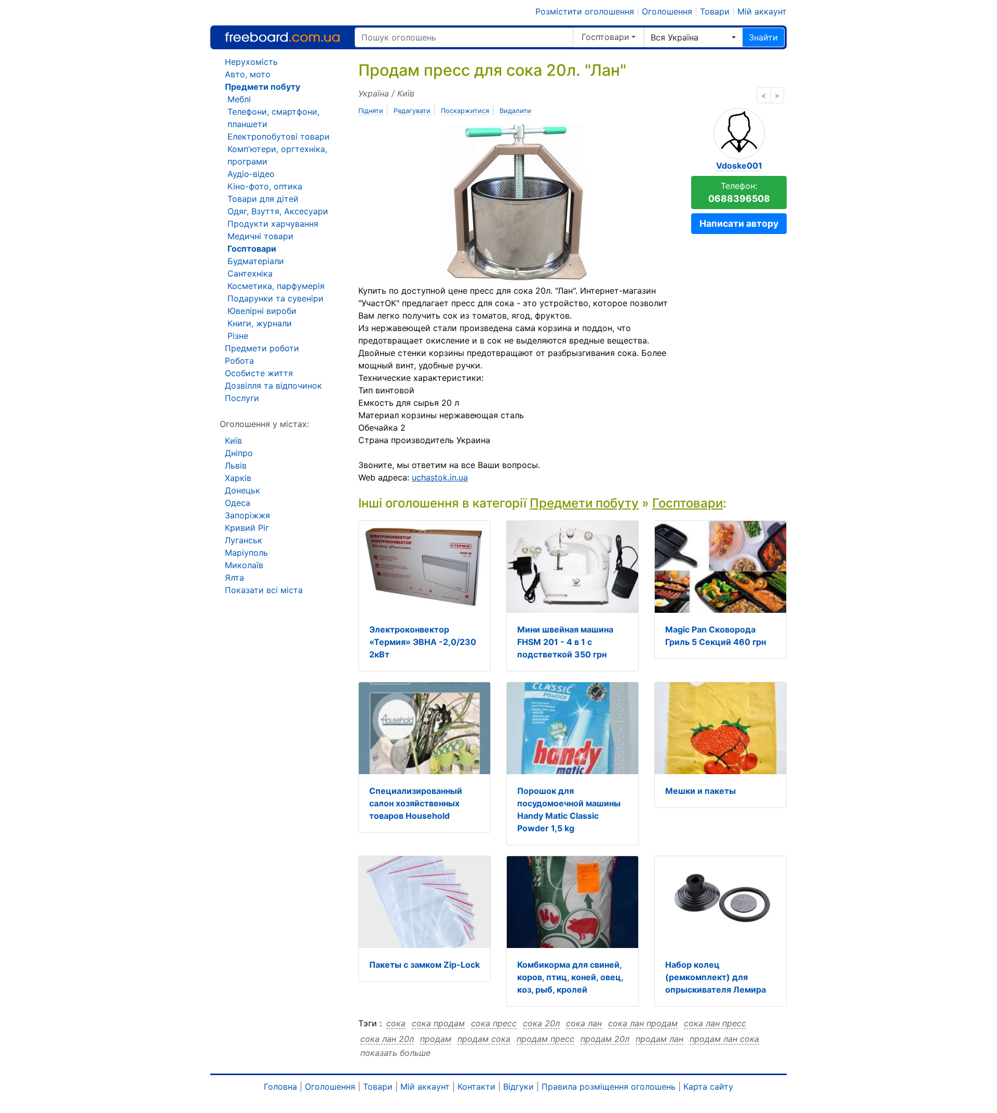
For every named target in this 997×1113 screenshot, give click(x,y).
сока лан (584, 1023)
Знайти (763, 37)
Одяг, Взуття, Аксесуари (277, 211)
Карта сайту (708, 1086)
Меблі (239, 99)
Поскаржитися (465, 111)
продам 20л (605, 1039)
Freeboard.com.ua (282, 37)
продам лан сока (724, 1039)
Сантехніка (250, 273)
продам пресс (545, 1039)
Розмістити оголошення (584, 11)
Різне (237, 336)
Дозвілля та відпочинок (273, 385)
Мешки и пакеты (700, 791)
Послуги (242, 398)
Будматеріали (255, 261)
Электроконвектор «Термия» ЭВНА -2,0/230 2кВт (422, 641)
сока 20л (541, 1023)
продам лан (659, 1039)
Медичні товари (260, 236)
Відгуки (518, 1086)
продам (435, 1039)
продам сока (483, 1039)
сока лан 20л (387, 1039)
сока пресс (494, 1023)
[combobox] (693, 37)
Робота (239, 360)
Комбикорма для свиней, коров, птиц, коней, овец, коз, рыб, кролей (570, 977)
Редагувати (412, 111)
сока (396, 1023)
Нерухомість (251, 62)
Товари (715, 11)
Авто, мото (248, 74)
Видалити (515, 111)
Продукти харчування (272, 223)
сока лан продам (643, 1023)
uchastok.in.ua (440, 477)
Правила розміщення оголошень (609, 1086)
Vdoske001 (739, 165)
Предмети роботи (262, 348)
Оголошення (667, 11)
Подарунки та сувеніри (275, 298)
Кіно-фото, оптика (264, 186)
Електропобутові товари (278, 136)
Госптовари (605, 37)
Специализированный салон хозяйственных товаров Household (415, 803)
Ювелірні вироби (262, 311)
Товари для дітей (263, 199)
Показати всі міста (264, 590)
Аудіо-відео (251, 174)
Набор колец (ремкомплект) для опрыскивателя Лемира (715, 977)
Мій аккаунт (762, 11)
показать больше (395, 1053)
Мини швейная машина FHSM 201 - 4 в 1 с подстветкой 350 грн (565, 641)
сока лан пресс (715, 1023)
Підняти (370, 111)
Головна (280, 1086)
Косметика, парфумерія (276, 286)
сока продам (438, 1023)
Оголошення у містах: (264, 424)
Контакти (476, 1086)
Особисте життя (259, 373)
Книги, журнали (259, 323)
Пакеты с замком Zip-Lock (424, 964)
